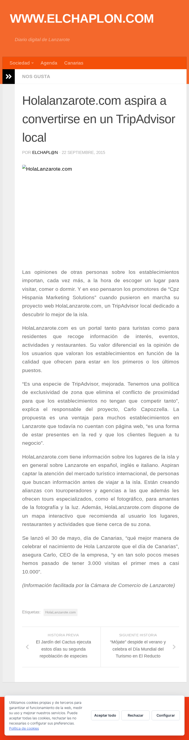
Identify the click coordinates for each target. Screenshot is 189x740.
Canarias (73, 63)
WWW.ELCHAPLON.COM (82, 18)
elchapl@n (45, 152)
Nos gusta (36, 76)
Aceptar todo (105, 715)
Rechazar (135, 715)
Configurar (166, 715)
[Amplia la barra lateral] (8, 76)
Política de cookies (24, 728)
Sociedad (20, 63)
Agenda (49, 63)
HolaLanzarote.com (60, 612)
